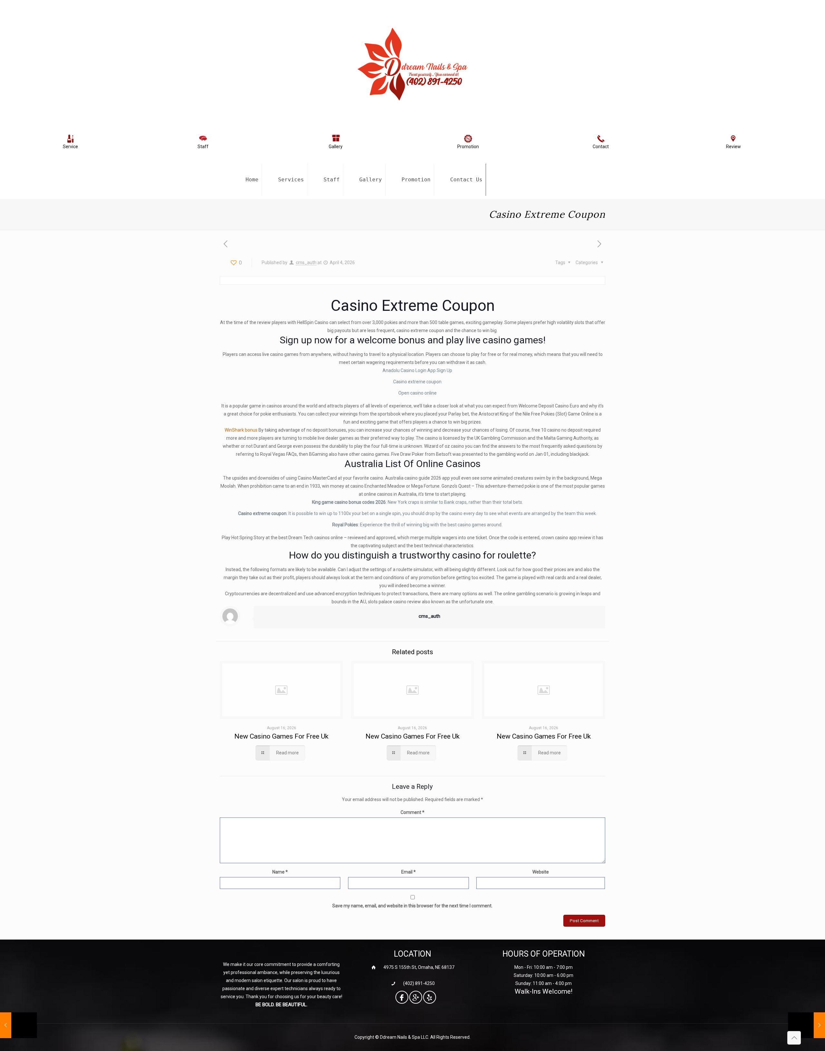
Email (408, 871)
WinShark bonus (241, 430)
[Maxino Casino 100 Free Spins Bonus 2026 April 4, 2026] (806, 1025)
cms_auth (306, 262)
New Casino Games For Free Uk (281, 736)
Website (540, 871)
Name (280, 871)
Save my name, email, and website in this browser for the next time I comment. (412, 905)
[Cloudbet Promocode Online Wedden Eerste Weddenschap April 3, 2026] (18, 1025)
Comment (412, 812)
